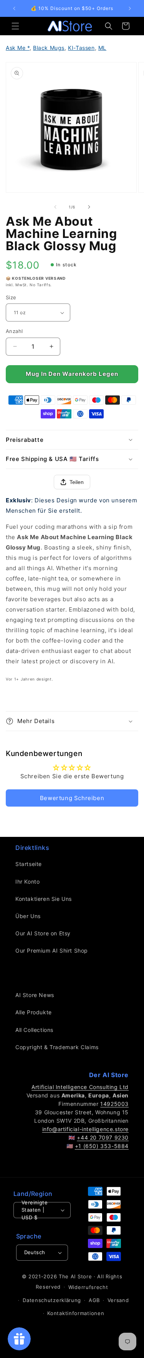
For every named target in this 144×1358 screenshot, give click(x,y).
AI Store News (34, 995)
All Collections (34, 1030)
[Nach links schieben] (55, 206)
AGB (94, 1300)
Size (11, 297)
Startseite (28, 864)
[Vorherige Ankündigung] (14, 8)
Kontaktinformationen (75, 1313)
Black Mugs (49, 47)
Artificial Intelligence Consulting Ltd (80, 1087)
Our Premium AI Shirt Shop (51, 950)
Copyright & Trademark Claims (57, 1047)
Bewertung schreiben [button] (72, 798)
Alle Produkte (33, 1012)
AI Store (81, 1276)
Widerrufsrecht (88, 1287)
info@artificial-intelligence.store (85, 1129)
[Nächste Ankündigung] (129, 8)
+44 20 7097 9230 (103, 1137)
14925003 (114, 1104)
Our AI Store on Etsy (43, 933)
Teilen (77, 482)
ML (102, 47)
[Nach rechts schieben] (89, 206)
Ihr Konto (27, 881)
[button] (15, 26)
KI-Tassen (81, 47)
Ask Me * (18, 47)
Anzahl (14, 331)
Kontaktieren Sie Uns (43, 898)
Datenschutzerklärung (52, 1300)
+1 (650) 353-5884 (102, 1146)
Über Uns (28, 916)
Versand (118, 1300)
